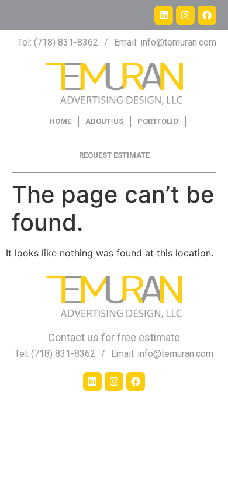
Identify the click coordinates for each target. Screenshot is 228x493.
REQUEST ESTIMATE (114, 155)
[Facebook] (207, 15)
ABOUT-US (104, 121)
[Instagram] (185, 15)
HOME (60, 121)
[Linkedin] (163, 15)
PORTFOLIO (157, 121)
